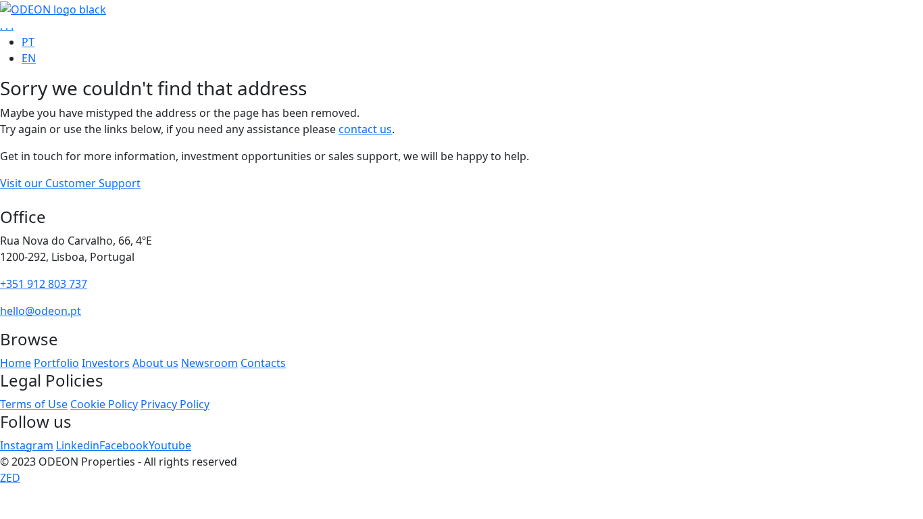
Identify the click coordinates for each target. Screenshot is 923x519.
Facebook (124, 445)
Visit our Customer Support (70, 183)
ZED (10, 477)
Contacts (263, 362)
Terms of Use (34, 404)
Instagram (26, 445)
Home (15, 362)
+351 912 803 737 (43, 283)
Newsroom (209, 362)
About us (155, 362)
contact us (365, 129)
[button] (7, 25)
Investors (106, 362)
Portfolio (56, 362)
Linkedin (77, 445)
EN (29, 58)
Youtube (170, 445)
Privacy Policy (175, 404)
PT (28, 41)
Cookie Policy (104, 404)
